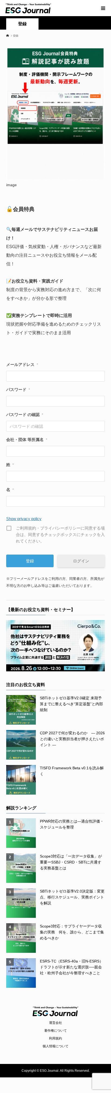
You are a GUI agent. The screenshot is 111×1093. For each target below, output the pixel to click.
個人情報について (55, 1046)
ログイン (81, 561)
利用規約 (55, 1038)
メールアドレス (22, 364)
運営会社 (55, 1023)
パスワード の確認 (24, 414)
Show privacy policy (23, 518)
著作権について (55, 1030)
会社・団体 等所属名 (26, 439)
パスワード (18, 389)
